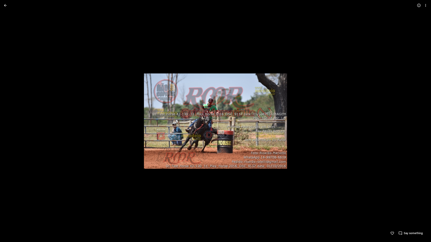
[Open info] (419, 5)
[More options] (425, 5)
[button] (9, 121)
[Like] (392, 233)
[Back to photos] (5, 5)
